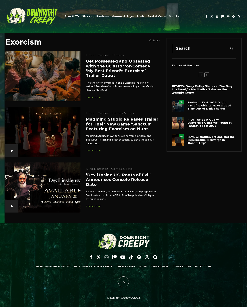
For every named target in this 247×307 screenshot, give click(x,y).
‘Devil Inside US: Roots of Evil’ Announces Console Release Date (118, 180)
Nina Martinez (97, 168)
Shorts (174, 16)
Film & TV (72, 16)
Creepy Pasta (126, 266)
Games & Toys (123, 16)
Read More (93, 97)
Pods (141, 16)
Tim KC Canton (97, 55)
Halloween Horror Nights (93, 266)
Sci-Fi (143, 266)
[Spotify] (233, 16)
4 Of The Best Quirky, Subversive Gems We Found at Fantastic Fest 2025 (210, 122)
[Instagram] (217, 16)
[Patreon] (222, 16)
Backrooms (203, 266)
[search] (232, 48)
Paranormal (160, 266)
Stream (87, 16)
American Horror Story (52, 266)
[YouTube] (228, 16)
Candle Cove (182, 266)
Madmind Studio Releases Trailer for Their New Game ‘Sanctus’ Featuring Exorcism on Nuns (122, 124)
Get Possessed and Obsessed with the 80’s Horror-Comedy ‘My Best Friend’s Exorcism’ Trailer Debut (118, 68)
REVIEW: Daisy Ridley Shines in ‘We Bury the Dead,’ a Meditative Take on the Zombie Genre (202, 89)
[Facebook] (206, 16)
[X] (211, 16)
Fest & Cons (157, 16)
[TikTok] (131, 257)
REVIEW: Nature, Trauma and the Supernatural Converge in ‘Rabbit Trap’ (211, 140)
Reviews (102, 16)
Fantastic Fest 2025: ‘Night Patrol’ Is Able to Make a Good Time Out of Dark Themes (209, 105)
